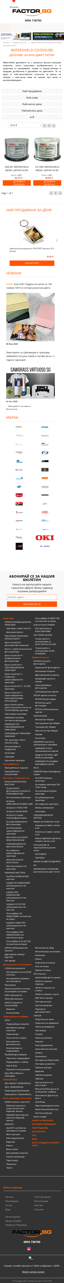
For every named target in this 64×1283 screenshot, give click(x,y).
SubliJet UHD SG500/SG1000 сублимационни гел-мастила (16, 896)
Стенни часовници (15, 1156)
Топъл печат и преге (16, 1037)
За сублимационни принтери (44, 799)
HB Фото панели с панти (47, 994)
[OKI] (45, 537)
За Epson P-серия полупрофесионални (16, 816)
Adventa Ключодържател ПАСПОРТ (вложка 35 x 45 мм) (32, 249)
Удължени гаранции (15, 760)
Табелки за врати (43, 1075)
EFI (35, 865)
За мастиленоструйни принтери (46, 792)
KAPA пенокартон (13, 995)
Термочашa (12, 1160)
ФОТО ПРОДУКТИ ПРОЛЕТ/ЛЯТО (46, 1144)
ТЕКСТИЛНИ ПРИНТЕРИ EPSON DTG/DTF (16, 637)
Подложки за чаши (44, 1019)
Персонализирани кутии (47, 1105)
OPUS (7, 1020)
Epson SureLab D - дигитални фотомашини (17, 644)
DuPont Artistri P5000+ (44, 624)
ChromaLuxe (40, 973)
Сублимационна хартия (47, 691)
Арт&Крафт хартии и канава (45, 680)
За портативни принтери (18, 797)
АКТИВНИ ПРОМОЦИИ (44, 1124)
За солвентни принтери (46, 804)
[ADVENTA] (19, 495)
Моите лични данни (33, 1271)
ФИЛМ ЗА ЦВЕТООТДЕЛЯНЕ (47, 861)
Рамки (9, 1145)
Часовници (40, 1030)
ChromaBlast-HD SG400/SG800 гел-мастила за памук (18, 916)
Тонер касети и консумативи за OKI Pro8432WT (45, 651)
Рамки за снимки (43, 1037)
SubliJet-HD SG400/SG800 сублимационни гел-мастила (18, 885)
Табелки (39, 1078)
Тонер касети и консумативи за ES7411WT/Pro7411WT (45, 641)
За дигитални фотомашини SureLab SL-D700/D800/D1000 (18, 791)
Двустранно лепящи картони (15, 955)
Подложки (11, 1164)
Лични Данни (12, 1216)
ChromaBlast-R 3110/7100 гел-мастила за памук (18, 942)
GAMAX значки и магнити (17, 1101)
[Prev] (4, 38)
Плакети (39, 1041)
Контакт (38, 1205)
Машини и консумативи (18, 1069)
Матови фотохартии (45, 671)
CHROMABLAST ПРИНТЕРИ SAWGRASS (18, 735)
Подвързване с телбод (17, 1062)
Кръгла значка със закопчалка (44, 1084)
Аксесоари (10, 752)
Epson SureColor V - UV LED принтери (17, 687)
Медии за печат (20, 42)
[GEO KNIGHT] (45, 503)
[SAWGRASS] (19, 435)
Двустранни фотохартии (47, 675)
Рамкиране (10, 985)
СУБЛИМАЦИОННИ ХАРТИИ (43, 816)
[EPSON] (45, 427)
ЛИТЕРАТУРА (38, 1131)
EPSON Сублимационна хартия (46, 710)
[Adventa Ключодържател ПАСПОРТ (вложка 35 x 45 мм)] (32, 232)
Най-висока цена (32, 110)
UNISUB (37, 1015)
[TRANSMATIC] (19, 512)
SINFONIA (40, 857)
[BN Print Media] (45, 469)
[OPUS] (19, 503)
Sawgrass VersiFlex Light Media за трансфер (46, 756)
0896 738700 (33, 20)
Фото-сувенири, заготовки (17, 1098)
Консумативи (12, 1012)
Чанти (9, 1167)
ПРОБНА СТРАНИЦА (16, 1225)
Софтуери (9, 756)
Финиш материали (44, 807)
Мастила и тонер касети (16, 778)
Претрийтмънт (11, 764)
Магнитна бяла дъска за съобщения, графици (47, 1090)
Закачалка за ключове (46, 1049)
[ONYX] (19, 529)
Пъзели (38, 1034)
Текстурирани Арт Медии (47, 723)
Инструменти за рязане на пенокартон (17, 980)
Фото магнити (13, 1134)
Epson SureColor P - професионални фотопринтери (14, 658)
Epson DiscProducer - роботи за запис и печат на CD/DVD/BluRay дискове (18, 707)
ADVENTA (9, 1124)
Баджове (10, 1141)
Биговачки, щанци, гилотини (15, 1029)
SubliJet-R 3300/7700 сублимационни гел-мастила (16, 925)
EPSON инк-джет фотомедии (43, 704)
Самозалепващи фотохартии (43, 686)
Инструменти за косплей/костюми (18, 973)
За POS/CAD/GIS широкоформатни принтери (15, 831)
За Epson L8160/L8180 (16, 811)
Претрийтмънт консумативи (12, 773)
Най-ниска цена (32, 104)
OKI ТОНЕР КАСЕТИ (43, 635)
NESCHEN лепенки (14, 998)
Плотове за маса (43, 1001)
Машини (10, 1009)
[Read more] (32, 317)
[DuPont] (45, 512)
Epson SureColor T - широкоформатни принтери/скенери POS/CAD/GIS (14, 696)
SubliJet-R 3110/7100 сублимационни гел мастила (16, 907)
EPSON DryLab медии (45, 699)
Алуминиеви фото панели (47, 977)
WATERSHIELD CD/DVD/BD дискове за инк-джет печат (47, 870)
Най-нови (32, 97)
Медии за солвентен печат (46, 821)
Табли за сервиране (44, 1026)
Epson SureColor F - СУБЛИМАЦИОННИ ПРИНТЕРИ (14, 667)
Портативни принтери (16, 714)
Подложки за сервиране (47, 1023)
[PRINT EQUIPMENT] (19, 537)
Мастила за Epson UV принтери (16, 867)
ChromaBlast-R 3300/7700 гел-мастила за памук (47, 619)
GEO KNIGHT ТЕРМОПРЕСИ (18, 1083)
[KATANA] (45, 435)
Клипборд (40, 1101)
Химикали (40, 955)
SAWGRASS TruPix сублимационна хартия (46, 749)
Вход (7, 1209)
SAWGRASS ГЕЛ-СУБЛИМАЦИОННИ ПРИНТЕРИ (14, 727)
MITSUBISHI (40, 854)
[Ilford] (45, 444)
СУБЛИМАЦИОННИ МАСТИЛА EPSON (16, 845)
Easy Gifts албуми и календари (14, 1074)
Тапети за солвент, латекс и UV (47, 833)
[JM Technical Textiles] (45, 461)
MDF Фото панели (44, 998)
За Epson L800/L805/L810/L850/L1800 (19, 802)
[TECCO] (45, 478)
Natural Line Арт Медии (46, 730)
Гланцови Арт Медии (45, 726)
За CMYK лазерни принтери (43, 779)
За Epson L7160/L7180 (16, 807)
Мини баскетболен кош (47, 1109)
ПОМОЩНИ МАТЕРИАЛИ (17, 1090)
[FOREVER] (19, 452)
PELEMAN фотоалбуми (16, 1054)
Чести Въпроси (42, 1196)
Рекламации (11, 1201)
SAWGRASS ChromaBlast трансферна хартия (46, 762)
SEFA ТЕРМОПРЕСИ (14, 1087)
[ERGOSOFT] (19, 520)
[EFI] (19, 486)
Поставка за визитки (45, 1063)
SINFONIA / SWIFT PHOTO (18, 628)
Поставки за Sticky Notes (47, 1060)
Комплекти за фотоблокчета (13, 1043)
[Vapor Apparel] (45, 452)
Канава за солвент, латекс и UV (47, 826)
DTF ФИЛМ (10, 960)
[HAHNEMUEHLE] (19, 444)
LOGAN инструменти (15, 968)
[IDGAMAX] (45, 546)
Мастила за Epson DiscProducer (14, 861)
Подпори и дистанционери (42, 1010)
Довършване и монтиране (17, 964)
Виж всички (11, 409)
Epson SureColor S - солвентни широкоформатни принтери (14, 678)
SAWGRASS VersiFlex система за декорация (15, 719)
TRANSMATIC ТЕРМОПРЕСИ (18, 1094)
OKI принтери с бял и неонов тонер (15, 741)
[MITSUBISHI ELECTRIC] (19, 546)
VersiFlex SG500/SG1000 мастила (17, 877)
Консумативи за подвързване (14, 1049)
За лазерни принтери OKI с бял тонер (47, 786)
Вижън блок (12, 1149)
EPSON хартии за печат (45, 695)
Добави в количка (19, 183)
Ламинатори (12, 1034)
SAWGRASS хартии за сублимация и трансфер (45, 743)
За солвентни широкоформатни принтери (15, 853)
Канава (38, 734)
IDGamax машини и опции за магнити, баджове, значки (15, 1108)
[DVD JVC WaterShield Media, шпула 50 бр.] (17, 149)
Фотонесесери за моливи (47, 951)
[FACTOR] (19, 427)
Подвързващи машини (17, 1024)
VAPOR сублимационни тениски (16, 949)
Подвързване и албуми (15, 1016)
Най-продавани (32, 91)
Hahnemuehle (40, 715)
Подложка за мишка (45, 962)
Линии (38, 959)
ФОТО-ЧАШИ (40, 1116)
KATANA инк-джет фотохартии (42, 662)
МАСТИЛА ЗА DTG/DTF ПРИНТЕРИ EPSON (17, 839)
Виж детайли (32, 263)
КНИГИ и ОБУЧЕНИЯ (42, 1120)
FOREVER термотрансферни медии (47, 773)
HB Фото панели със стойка (45, 989)
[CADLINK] (45, 520)
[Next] (59, 38)
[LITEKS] (19, 469)
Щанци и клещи (43, 970)
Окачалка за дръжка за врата (46, 1097)
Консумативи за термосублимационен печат (44, 847)
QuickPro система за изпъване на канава (16, 1129)
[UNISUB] (45, 486)
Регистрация (41, 1201)
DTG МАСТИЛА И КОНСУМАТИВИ (43, 630)
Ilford (36, 767)
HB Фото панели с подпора (44, 982)
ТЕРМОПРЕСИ (10, 1079)
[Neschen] (19, 461)
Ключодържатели (15, 1138)
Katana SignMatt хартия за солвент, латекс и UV (48, 839)
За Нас (8, 1205)
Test (34, 1135)
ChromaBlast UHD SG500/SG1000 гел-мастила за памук (15, 935)
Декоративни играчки (17, 1153)
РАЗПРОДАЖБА (40, 1127)
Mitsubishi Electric (14, 632)
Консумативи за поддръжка (12, 748)
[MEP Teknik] (45, 529)
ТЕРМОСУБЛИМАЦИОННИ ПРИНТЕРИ (18, 623)
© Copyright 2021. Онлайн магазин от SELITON (32, 1281)
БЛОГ (35, 1139)
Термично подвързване (18, 1058)
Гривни (38, 1052)
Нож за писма (42, 966)
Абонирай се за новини (19, 406)
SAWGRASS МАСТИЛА (15, 872)
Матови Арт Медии (44, 719)
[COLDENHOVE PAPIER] (19, 478)
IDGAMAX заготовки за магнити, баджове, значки (17, 1117)
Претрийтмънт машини (16, 767)
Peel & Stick (11, 1065)
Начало (6, 42)
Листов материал (43, 1005)
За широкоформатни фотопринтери (16, 823)
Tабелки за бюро (43, 1067)
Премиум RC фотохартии (47, 667)
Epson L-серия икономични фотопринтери (18, 650)
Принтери (8, 618)
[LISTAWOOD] (45, 495)
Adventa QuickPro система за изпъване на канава (17, 990)
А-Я (32, 117)
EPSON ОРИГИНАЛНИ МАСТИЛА (15, 783)
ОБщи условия (13, 1220)
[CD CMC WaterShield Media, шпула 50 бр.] (47, 149)
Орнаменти (40, 1056)
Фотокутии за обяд (44, 947)
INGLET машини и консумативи (13, 1004)
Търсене (38, 1209)
